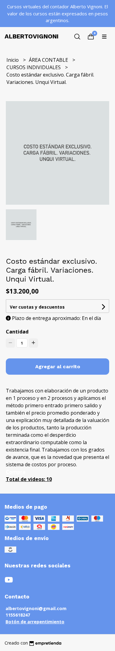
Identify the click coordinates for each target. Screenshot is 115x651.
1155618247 (18, 615)
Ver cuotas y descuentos (37, 307)
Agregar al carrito (57, 366)
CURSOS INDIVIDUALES (34, 67)
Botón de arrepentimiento (35, 622)
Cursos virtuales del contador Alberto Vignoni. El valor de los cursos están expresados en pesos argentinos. (57, 13)
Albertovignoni (32, 36)
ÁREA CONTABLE (49, 60)
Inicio (13, 60)
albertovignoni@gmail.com (36, 608)
